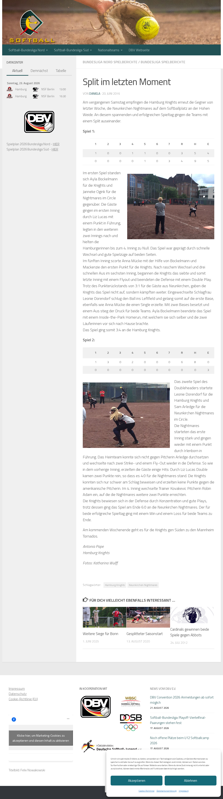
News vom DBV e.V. (163, 688)
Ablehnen (190, 780)
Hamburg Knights (115, 585)
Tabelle (61, 70)
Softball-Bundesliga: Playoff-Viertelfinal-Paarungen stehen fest (178, 720)
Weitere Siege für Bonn (100, 634)
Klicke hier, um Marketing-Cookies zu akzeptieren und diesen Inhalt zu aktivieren (40, 738)
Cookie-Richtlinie (146, 790)
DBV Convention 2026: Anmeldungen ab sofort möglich (182, 700)
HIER (56, 144)
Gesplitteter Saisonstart (145, 634)
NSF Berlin (47, 89)
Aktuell (17, 70)
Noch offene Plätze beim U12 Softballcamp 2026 (179, 740)
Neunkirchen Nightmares (143, 585)
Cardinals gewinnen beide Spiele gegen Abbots (189, 632)
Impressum (184, 790)
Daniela (94, 93)
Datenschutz (18, 693)
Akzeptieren (136, 780)
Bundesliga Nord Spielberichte (110, 62)
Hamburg (21, 89)
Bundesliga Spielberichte (163, 62)
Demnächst (39, 70)
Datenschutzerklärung (167, 790)
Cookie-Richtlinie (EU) (23, 699)
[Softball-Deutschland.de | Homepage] (32, 28)
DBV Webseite (139, 50)
